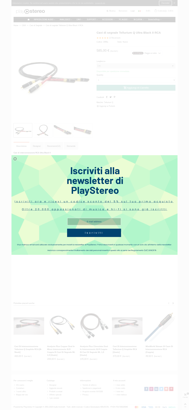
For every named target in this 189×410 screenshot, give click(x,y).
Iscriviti (94, 232)
